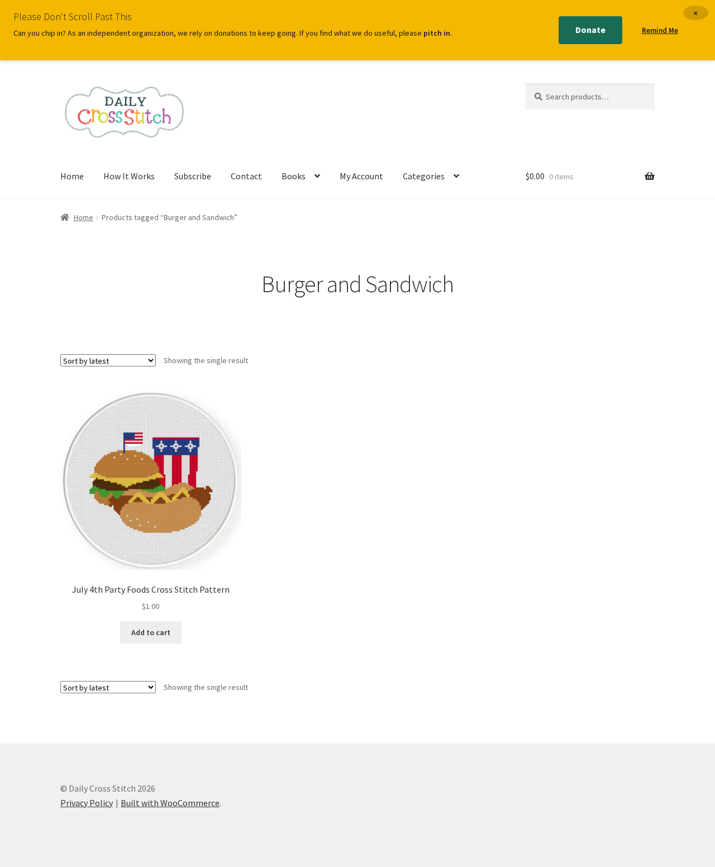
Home (72, 176)
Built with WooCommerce (170, 802)
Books (294, 176)
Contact (246, 176)
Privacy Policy (86, 802)
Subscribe (192, 176)
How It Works (129, 176)
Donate (590, 29)
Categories (424, 176)
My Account (361, 176)
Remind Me (660, 30)
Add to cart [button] (150, 632)
